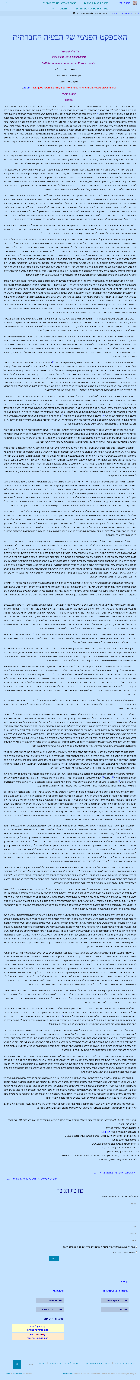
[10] (61, 1015)
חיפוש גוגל (58, 1290)
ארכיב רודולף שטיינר (116, 1300)
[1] (98, 113)
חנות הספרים (55, 1300)
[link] (53, 8)
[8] (103, 777)
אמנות (42, 1363)
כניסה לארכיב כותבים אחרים (64, 1363)
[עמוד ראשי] (137, 13)
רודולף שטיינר (127, 13)
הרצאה (114, 13)
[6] (34, 634)
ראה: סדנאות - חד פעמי (37, 1338)
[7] (113, 777)
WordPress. (13, 1374)
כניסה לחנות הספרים (125, 1363)
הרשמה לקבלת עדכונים (116, 1290)
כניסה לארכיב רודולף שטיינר (96, 1363)
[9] (119, 781)
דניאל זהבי (67, 1374)
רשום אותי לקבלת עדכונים (124, 1252)
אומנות (123, 1309)
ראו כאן (26, 88)
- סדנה (33, 1334)
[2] (53, 362)
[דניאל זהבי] (135, 3)
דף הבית (124, 1281)
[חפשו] (17, 1364)
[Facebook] (6, 3)
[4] (104, 415)
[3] (68, 374)
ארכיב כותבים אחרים (51, 1309)
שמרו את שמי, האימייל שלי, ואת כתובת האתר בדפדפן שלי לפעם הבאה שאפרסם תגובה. (99, 1247)
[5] (63, 415)
